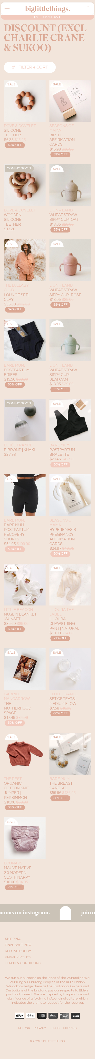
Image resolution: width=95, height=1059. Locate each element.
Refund (24, 1028)
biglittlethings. (52, 1041)
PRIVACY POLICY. (18, 957)
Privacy (40, 1028)
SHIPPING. (13, 939)
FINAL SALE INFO (18, 945)
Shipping (70, 1028)
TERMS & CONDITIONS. (23, 963)
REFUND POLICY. (18, 951)
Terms (54, 1028)
